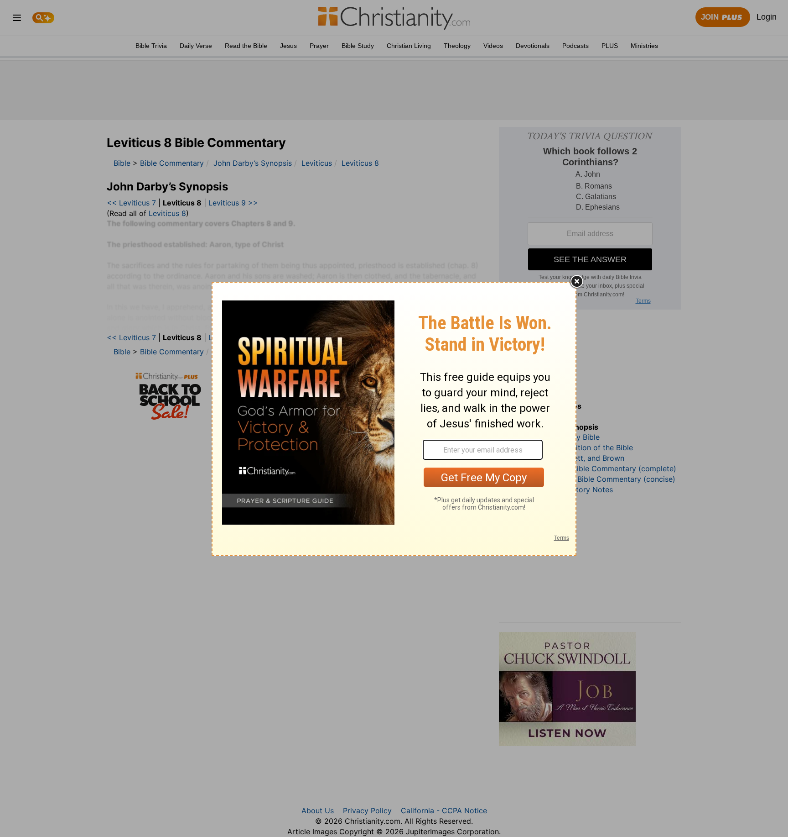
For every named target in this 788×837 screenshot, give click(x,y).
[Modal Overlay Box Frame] (394, 419)
